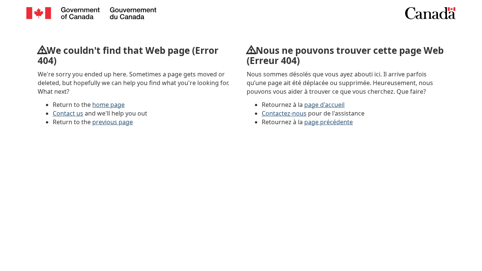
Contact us (68, 113)
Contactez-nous (284, 113)
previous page (112, 122)
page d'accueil (324, 104)
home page (108, 104)
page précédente (328, 122)
